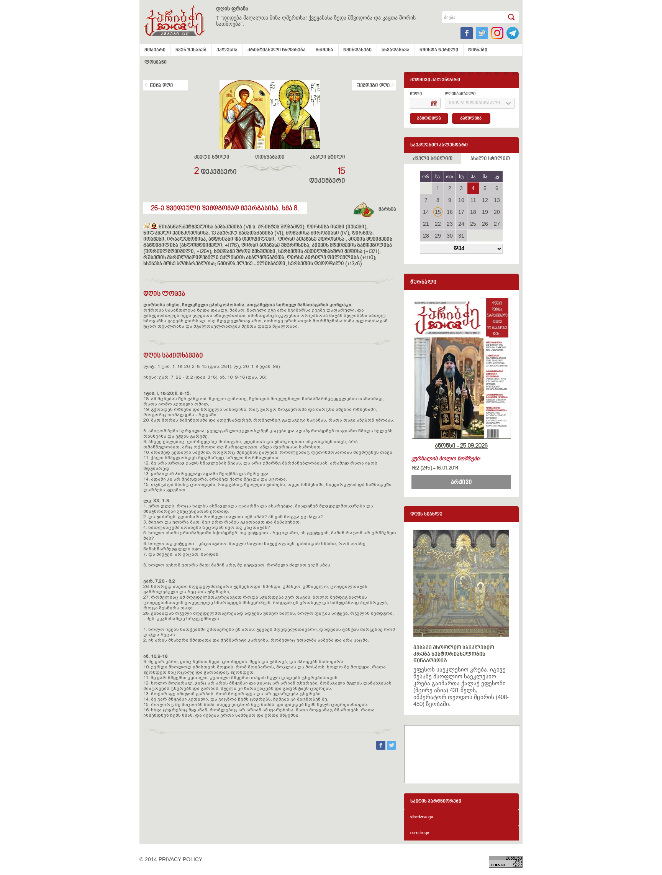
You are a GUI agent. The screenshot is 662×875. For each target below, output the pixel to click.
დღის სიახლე (426, 514)
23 (450, 224)
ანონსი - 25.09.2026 (461, 446)
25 (473, 224)
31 (461, 236)
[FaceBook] (381, 748)
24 (461, 224)
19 (485, 212)
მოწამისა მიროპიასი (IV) (317, 233)
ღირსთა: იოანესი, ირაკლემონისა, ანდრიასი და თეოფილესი (258, 236)
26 (485, 224)
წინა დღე (161, 86)
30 (450, 236)
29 (438, 236)
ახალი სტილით (490, 159)
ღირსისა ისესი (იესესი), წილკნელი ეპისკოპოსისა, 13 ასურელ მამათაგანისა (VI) (255, 230)
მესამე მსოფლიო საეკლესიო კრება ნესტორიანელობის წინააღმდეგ (453, 654)
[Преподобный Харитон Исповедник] (147, 227)
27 (497, 224)
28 (426, 236)
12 (485, 200)
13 (497, 200)
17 (461, 212)
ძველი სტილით (432, 159)
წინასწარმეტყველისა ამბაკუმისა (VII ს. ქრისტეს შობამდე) (231, 227)
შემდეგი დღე (373, 86)
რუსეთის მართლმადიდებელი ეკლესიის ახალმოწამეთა (213, 258)
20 (497, 212)
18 (473, 212)
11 (473, 200)
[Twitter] (391, 748)
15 (438, 212)
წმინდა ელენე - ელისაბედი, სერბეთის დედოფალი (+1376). (290, 264)
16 (450, 212)
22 (438, 224)
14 (426, 212)
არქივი (461, 482)
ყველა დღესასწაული (474, 103)
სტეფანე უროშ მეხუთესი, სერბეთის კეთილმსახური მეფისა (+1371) (296, 252)
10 (461, 200)
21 (426, 224)
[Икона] (154, 227)
